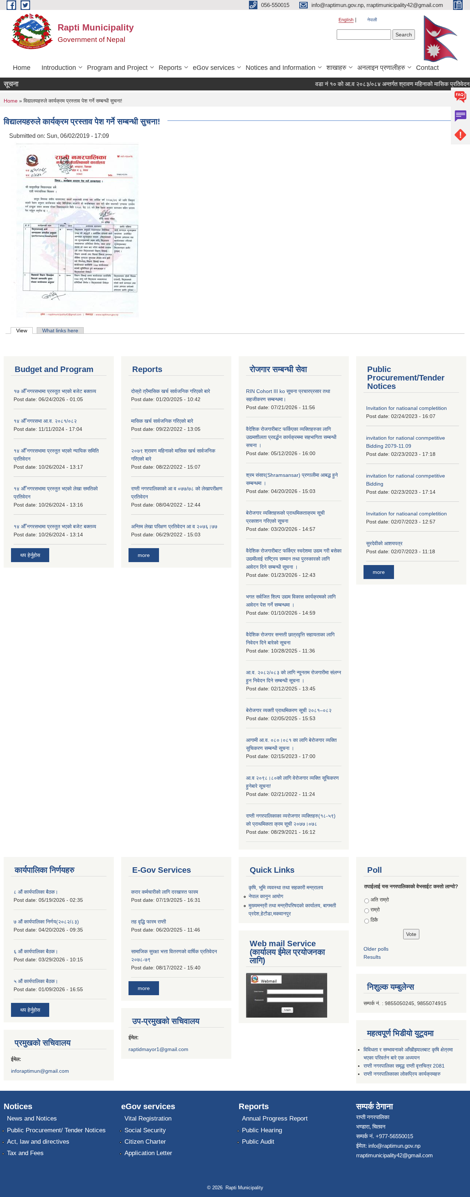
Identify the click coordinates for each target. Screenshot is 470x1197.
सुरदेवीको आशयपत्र (384, 543)
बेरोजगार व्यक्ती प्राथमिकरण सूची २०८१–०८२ (289, 710)
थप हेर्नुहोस (30, 555)
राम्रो (375, 909)
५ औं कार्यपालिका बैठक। (36, 981)
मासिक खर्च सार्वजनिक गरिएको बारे (162, 421)
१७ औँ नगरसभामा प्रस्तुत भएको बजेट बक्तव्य (55, 391)
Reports (170, 67)
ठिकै (374, 920)
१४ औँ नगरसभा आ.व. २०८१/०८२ (45, 421)
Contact (427, 67)
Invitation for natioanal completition (406, 408)
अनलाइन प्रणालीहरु (381, 67)
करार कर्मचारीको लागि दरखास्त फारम (164, 892)
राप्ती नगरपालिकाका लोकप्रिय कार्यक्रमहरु (402, 1074)
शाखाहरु (336, 67)
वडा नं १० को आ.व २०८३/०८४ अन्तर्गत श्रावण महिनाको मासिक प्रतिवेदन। (385, 84)
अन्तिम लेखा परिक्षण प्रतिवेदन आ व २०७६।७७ (174, 526)
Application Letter (148, 1153)
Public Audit (258, 1141)
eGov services (214, 67)
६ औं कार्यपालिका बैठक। (36, 951)
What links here (60, 330)
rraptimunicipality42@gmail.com (394, 1155)
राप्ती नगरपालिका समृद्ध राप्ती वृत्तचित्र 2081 (404, 1066)
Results (372, 957)
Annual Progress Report (275, 1118)
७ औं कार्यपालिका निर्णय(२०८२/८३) (46, 922)
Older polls (376, 949)
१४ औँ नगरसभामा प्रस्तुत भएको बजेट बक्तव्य (55, 526)
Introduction (58, 67)
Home (21, 67)
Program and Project (117, 67)
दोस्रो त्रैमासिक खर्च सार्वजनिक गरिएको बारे (170, 391)
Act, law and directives (38, 1141)
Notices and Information (280, 67)
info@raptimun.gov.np (394, 1146)
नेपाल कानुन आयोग (266, 896)
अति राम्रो (379, 900)
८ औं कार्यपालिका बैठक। (36, 892)
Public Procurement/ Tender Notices (56, 1130)
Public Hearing (262, 1130)
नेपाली (372, 19)
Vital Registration (147, 1118)
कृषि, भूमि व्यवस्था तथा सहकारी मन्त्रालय (286, 887)
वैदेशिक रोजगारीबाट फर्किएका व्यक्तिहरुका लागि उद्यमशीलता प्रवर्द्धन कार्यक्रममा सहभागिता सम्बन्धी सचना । (291, 437)
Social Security (145, 1130)
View (24, 330)
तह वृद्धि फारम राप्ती (148, 922)
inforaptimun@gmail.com (40, 1071)
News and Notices (32, 1118)
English (346, 19)
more (144, 555)
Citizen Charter (145, 1141)
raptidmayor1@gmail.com (158, 1049)
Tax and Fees (25, 1153)
